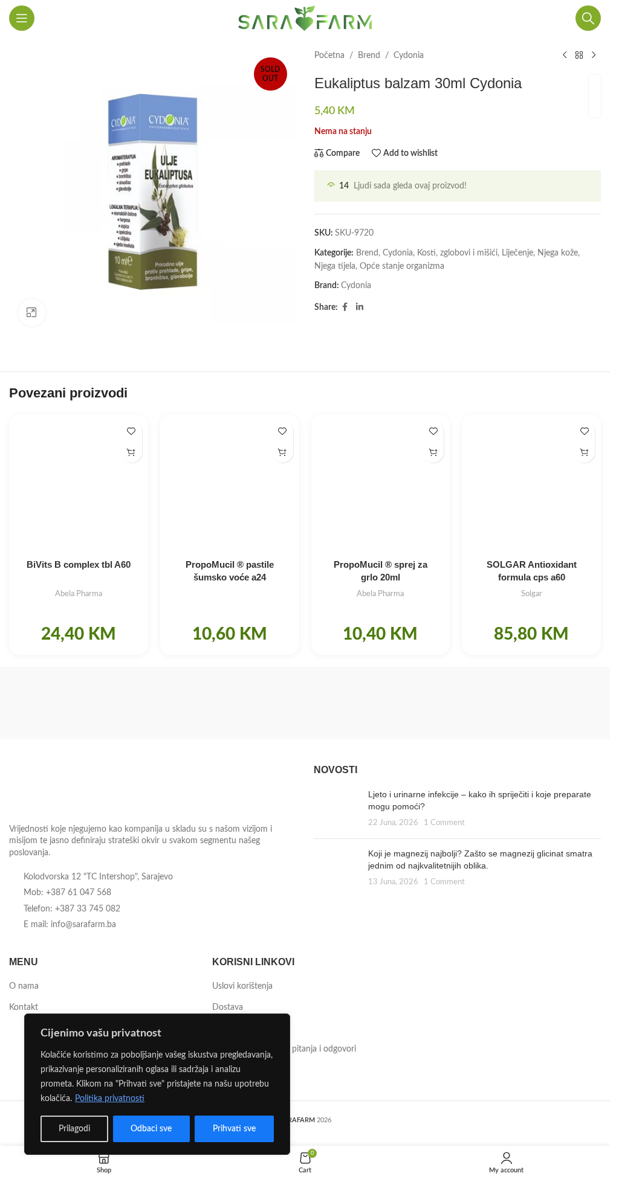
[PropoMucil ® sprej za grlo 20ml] (381, 484)
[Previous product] (564, 55)
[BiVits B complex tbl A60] (79, 484)
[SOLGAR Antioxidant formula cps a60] (531, 484)
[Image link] (75, 790)
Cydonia (409, 55)
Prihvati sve (234, 1129)
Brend (369, 55)
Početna (329, 55)
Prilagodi (74, 1129)
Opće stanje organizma (402, 266)
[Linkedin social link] (359, 307)
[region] (157, 1084)
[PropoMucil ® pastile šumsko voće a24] (230, 484)
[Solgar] (80, 703)
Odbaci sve (151, 1129)
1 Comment (444, 822)
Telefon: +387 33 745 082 (72, 909)
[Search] (588, 18)
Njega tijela (334, 266)
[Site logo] (305, 18)
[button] (131, 452)
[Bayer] (530, 703)
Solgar (531, 594)
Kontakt (23, 1007)
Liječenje (517, 253)
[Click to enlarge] (31, 312)
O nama (24, 986)
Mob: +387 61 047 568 (67, 892)
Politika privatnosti (109, 1098)
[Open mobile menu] (22, 18)
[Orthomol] (230, 703)
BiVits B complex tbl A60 (79, 564)
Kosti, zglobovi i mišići (457, 253)
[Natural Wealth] (380, 703)
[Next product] (593, 55)
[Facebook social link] (345, 307)
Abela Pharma (78, 594)
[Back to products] (579, 55)
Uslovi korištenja (242, 986)
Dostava (227, 1007)
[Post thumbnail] (336, 809)
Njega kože (557, 253)
